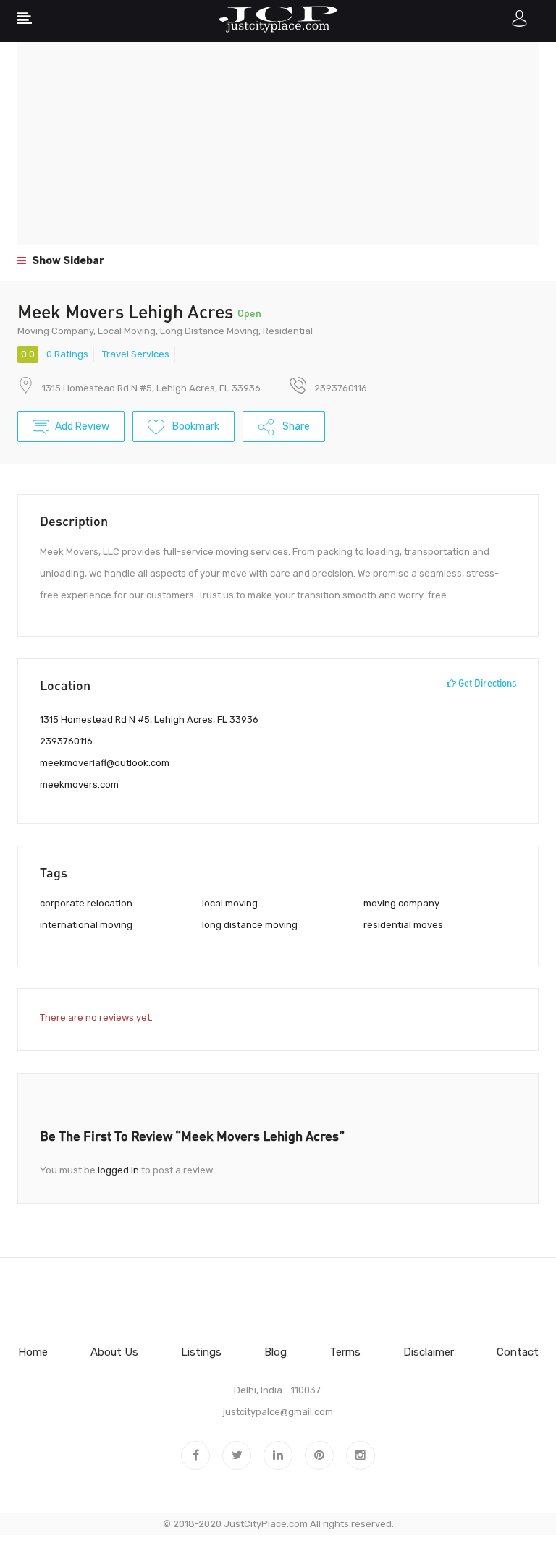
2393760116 (66, 741)
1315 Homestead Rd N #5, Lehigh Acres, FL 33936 (151, 388)
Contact (518, 1352)
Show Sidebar (67, 261)
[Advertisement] (278, 143)
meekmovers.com (79, 784)
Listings (201, 1352)
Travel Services (135, 354)
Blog (275, 1352)
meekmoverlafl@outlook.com (104, 762)
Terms (345, 1352)
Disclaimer (428, 1352)
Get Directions (486, 683)
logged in (118, 1170)
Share (295, 426)
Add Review (82, 426)
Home (33, 1352)
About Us (114, 1352)
